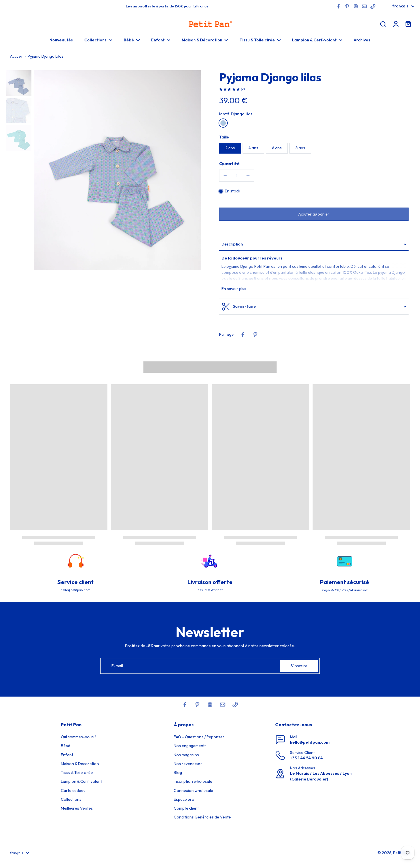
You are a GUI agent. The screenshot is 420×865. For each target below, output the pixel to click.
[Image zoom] (117, 170)
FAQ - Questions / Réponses (199, 736)
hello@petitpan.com (310, 742)
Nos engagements (190, 745)
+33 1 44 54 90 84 (306, 758)
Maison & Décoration (80, 763)
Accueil (16, 56)
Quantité (229, 163)
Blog (178, 772)
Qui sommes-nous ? (79, 736)
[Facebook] (338, 6)
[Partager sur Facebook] (243, 334)
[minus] (225, 175)
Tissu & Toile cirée (77, 772)
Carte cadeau (73, 790)
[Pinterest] (347, 6)
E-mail (117, 665)
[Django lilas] (223, 123)
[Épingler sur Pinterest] (255, 334)
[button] (314, 214)
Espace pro (184, 799)
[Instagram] (355, 6)
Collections (71, 799)
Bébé (65, 745)
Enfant (67, 754)
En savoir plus (233, 288)
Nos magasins (186, 754)
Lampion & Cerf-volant (81, 781)
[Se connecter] (395, 23)
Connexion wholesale (193, 790)
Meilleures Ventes (77, 808)
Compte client (186, 808)
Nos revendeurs (188, 763)
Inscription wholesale (193, 781)
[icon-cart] (408, 23)
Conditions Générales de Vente (202, 817)
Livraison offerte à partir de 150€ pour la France (167, 6)
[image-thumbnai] (18, 83)
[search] (383, 23)
